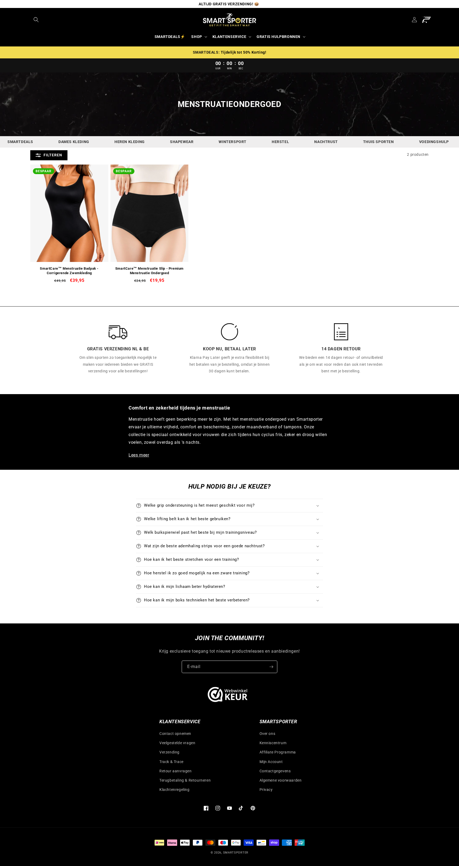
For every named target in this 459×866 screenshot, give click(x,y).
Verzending (169, 752)
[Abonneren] (271, 667)
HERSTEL (280, 142)
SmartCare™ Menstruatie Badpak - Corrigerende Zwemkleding (69, 270)
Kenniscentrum (273, 743)
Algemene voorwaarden (281, 780)
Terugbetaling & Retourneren (185, 780)
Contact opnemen (175, 733)
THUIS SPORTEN (378, 142)
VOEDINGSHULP (434, 142)
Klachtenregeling (174, 789)
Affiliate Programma (278, 752)
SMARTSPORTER (235, 852)
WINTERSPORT (232, 142)
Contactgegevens (275, 771)
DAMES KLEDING (73, 142)
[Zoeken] (36, 19)
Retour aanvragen (175, 771)
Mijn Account (271, 762)
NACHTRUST (326, 142)
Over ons (267, 733)
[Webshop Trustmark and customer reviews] (228, 696)
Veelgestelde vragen (177, 743)
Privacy (266, 789)
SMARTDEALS (20, 142)
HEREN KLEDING (129, 142)
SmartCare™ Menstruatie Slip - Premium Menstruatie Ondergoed (149, 270)
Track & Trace (171, 762)
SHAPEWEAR (181, 142)
